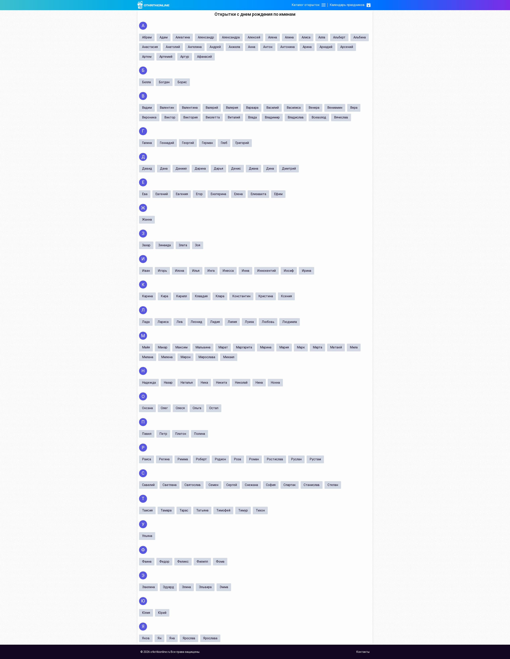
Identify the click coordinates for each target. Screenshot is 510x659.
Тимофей (223, 510)
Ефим (278, 194)
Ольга (197, 408)
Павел (146, 434)
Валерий (212, 108)
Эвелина (148, 587)
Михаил (228, 357)
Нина (259, 382)
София (271, 485)
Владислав (296, 117)
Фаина (146, 561)
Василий (272, 108)
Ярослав (189, 638)
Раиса (146, 459)
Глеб (224, 143)
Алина (289, 37)
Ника (204, 382)
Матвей (336, 347)
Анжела (234, 47)
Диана (253, 168)
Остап (213, 408)
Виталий (234, 117)
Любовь (268, 322)
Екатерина (218, 194)
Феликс (183, 561)
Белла (146, 82)
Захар (146, 245)
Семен (213, 485)
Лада (146, 322)
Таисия (147, 510)
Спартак (289, 485)
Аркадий (326, 47)
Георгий (188, 143)
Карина (147, 296)
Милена (167, 357)
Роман (254, 459)
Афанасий (204, 57)
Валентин (167, 108)
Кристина (265, 296)
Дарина (200, 168)
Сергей (231, 485)
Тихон (260, 510)
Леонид (196, 322)
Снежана (251, 485)
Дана (164, 168)
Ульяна (147, 536)
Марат (223, 347)
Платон (180, 434)
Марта (317, 347)
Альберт (339, 37)
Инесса (228, 271)
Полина (199, 434)
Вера (353, 108)
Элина (186, 587)
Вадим (147, 108)
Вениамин (334, 108)
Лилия (232, 322)
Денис (236, 168)
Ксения (286, 296)
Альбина (359, 37)
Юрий (162, 613)
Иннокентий (266, 271)
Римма (183, 459)
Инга (211, 271)
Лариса (163, 322)
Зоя (197, 245)
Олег (164, 408)
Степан (333, 485)
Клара (220, 296)
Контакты (363, 651)
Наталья (186, 382)
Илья (195, 271)
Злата (183, 245)
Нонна (275, 382)
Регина (164, 459)
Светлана (170, 485)
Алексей (254, 37)
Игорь (162, 271)
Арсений (346, 47)
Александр (206, 37)
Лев (180, 322)
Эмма (224, 587)
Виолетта (213, 117)
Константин (241, 296)
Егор (199, 194)
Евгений (161, 194)
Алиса (306, 37)
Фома (220, 561)
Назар (168, 382)
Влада (252, 117)
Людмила (289, 322)
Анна (251, 47)
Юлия (146, 613)
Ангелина (195, 47)
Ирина (306, 271)
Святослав (192, 485)
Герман (207, 143)
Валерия (232, 108)
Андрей (215, 47)
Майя (146, 347)
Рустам (315, 459)
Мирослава (206, 357)
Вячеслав (341, 117)
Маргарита (244, 347)
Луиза (249, 322)
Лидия (215, 322)
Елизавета (258, 194)
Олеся (180, 408)
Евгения (182, 194)
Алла (321, 37)
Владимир (272, 117)
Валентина (190, 108)
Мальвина (202, 347)
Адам (164, 37)
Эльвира (205, 587)
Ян (159, 638)
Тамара (166, 510)
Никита (221, 382)
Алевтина (183, 37)
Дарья (218, 168)
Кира (164, 296)
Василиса (294, 108)
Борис (182, 82)
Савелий (148, 485)
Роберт (201, 459)
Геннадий (167, 143)
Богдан (164, 82)
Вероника (149, 117)
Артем (146, 57)
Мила (354, 347)
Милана (147, 357)
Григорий (242, 143)
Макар (162, 347)
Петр (163, 434)
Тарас (183, 510)
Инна (245, 271)
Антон (267, 47)
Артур (184, 57)
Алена (272, 37)
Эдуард (168, 587)
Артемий (165, 57)
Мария (284, 347)
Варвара (252, 108)
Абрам (147, 37)
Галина (147, 143)
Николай (241, 382)
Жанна (147, 219)
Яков (146, 638)
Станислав (312, 485)
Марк (301, 347)
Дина (270, 168)
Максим (181, 347)
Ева (144, 194)
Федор (164, 561)
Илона (179, 271)
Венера (314, 108)
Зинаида (164, 245)
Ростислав (275, 459)
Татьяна (202, 510)
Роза (237, 459)
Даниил (181, 168)
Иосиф (289, 271)
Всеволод (319, 117)
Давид (147, 168)
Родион (220, 459)
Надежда (149, 382)
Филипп (202, 561)
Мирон (185, 357)
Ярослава (210, 638)
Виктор (169, 117)
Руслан (296, 459)
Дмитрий (289, 168)
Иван (146, 271)
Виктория (190, 117)
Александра (231, 37)
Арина (307, 47)
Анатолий (173, 47)
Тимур (243, 510)
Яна (172, 638)
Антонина (287, 47)
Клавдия (201, 296)
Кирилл (181, 296)
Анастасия (150, 47)
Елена (238, 194)
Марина (265, 347)
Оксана (147, 408)
